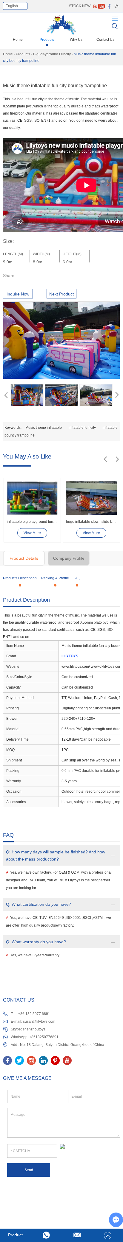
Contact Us (105, 39)
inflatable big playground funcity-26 (32, 522)
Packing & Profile (55, 578)
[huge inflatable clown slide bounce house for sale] (91, 498)
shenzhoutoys (34, 1029)
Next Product (61, 294)
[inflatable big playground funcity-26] (32, 498)
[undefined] (61, 340)
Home (18, 39)
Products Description (20, 578)
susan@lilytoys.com (39, 1021)
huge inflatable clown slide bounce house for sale (91, 522)
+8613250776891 (44, 1037)
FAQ (76, 578)
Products (47, 39)
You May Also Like (27, 456)
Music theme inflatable (43, 428)
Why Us (76, 39)
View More (32, 533)
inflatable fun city (82, 428)
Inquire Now (18, 294)
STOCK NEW (79, 6)
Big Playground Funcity (52, 54)
